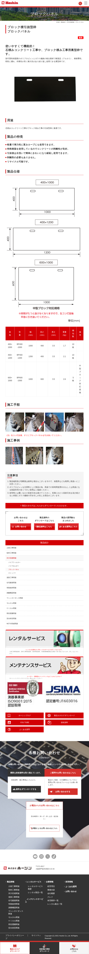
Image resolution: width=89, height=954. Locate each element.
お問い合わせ (20, 527)
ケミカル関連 (11, 608)
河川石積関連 (70, 22)
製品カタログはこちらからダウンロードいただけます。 (45, 506)
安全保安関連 (11, 618)
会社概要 (51, 893)
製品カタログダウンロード (64, 715)
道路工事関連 (11, 577)
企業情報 (49, 882)
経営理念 (51, 886)
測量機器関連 (11, 593)
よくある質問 (24, 729)
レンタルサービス (34, 882)
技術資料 (64, 722)
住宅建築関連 (11, 583)
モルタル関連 (11, 603)
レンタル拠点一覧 (54, 904)
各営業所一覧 (53, 900)
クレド (50, 897)
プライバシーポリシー (14, 935)
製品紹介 (63, 22)
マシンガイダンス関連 (15, 598)
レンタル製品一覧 (35, 892)
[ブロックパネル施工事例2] (34, 455)
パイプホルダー (13, 566)
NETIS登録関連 (12, 624)
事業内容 (51, 890)
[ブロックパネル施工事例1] (14, 455)
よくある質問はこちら (68, 527)
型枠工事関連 (11, 553)
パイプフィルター (14, 562)
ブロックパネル (13, 569)
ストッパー (12, 573)
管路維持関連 (11, 588)
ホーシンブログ (25, 715)
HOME (58, 22)
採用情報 (69, 882)
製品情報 (10, 882)
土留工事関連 (11, 548)
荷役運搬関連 (11, 613)
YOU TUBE (24, 722)
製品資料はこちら (44, 527)
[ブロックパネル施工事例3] (54, 455)
